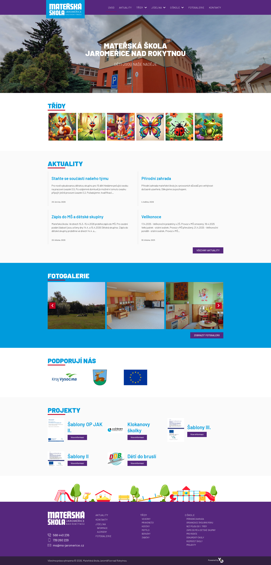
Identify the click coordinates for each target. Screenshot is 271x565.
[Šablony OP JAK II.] (56, 429)
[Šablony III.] (175, 429)
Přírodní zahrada (156, 178)
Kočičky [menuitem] (146, 526)
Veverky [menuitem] (146, 519)
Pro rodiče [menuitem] (191, 533)
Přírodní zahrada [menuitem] (195, 519)
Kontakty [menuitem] (215, 7)
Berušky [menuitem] (146, 533)
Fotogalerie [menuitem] (196, 7)
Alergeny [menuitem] (102, 532)
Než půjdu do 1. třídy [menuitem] (196, 526)
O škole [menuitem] (175, 7)
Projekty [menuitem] (191, 545)
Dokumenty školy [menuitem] (195, 537)
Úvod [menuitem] (111, 7)
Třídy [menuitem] (139, 7)
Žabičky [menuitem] (145, 537)
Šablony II (78, 456)
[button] (52, 305)
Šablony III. (199, 427)
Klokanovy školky (139, 427)
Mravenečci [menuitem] (148, 522)
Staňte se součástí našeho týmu (80, 178)
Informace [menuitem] (102, 528)
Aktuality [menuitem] (125, 7)
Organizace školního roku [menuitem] (199, 522)
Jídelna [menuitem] (156, 7)
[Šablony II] (56, 458)
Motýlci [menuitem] (145, 530)
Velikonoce (151, 216)
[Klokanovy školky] (116, 429)
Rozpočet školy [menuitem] (194, 541)
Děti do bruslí (142, 456)
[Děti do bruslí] (116, 458)
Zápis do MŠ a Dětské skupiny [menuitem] (200, 530)
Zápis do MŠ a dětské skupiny (78, 216)
